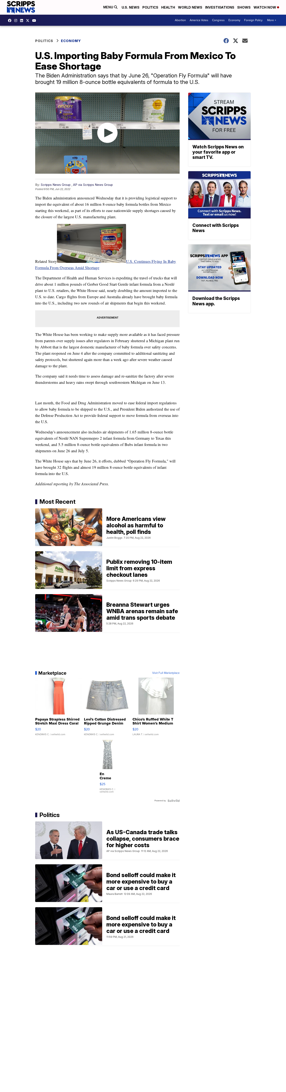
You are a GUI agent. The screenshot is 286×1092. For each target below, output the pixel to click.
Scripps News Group (56, 185)
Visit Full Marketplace (166, 673)
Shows (244, 7)
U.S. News (130, 7)
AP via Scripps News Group (93, 185)
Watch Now (265, 7)
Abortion (180, 20)
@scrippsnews (35, 20)
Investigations (219, 7)
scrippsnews (10, 20)
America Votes (199, 20)
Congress (218, 20)
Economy (234, 20)
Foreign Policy (253, 20)
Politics (150, 7)
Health (168, 7)
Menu (108, 7)
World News (190, 7)
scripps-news (22, 20)
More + (271, 20)
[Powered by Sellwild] (173, 800)
